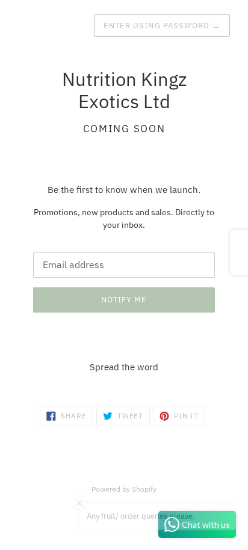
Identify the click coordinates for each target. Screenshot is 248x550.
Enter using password (162, 25)
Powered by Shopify (124, 488)
